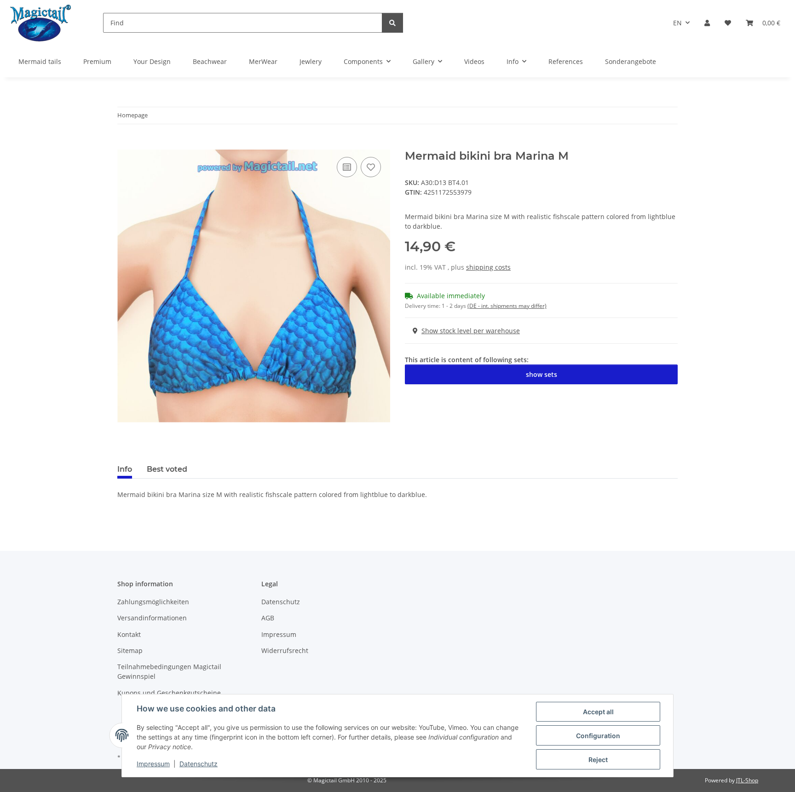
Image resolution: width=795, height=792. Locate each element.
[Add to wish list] (371, 167)
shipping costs (488, 267)
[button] (707, 23)
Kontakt (129, 634)
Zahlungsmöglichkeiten (153, 601)
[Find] (392, 23)
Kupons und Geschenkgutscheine (169, 692)
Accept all (598, 712)
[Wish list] (727, 23)
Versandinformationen (152, 617)
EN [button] (677, 22)
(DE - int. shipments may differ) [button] (507, 306)
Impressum (153, 764)
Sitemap (130, 650)
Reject (598, 759)
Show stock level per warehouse (470, 330)
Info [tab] (124, 469)
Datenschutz (198, 764)
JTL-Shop (747, 780)
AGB (267, 617)
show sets (541, 374)
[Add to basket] (124, 144)
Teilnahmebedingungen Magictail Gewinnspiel (169, 671)
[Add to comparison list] (347, 167)
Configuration (598, 736)
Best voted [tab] (167, 469)
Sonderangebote (630, 61)
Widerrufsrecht (284, 650)
